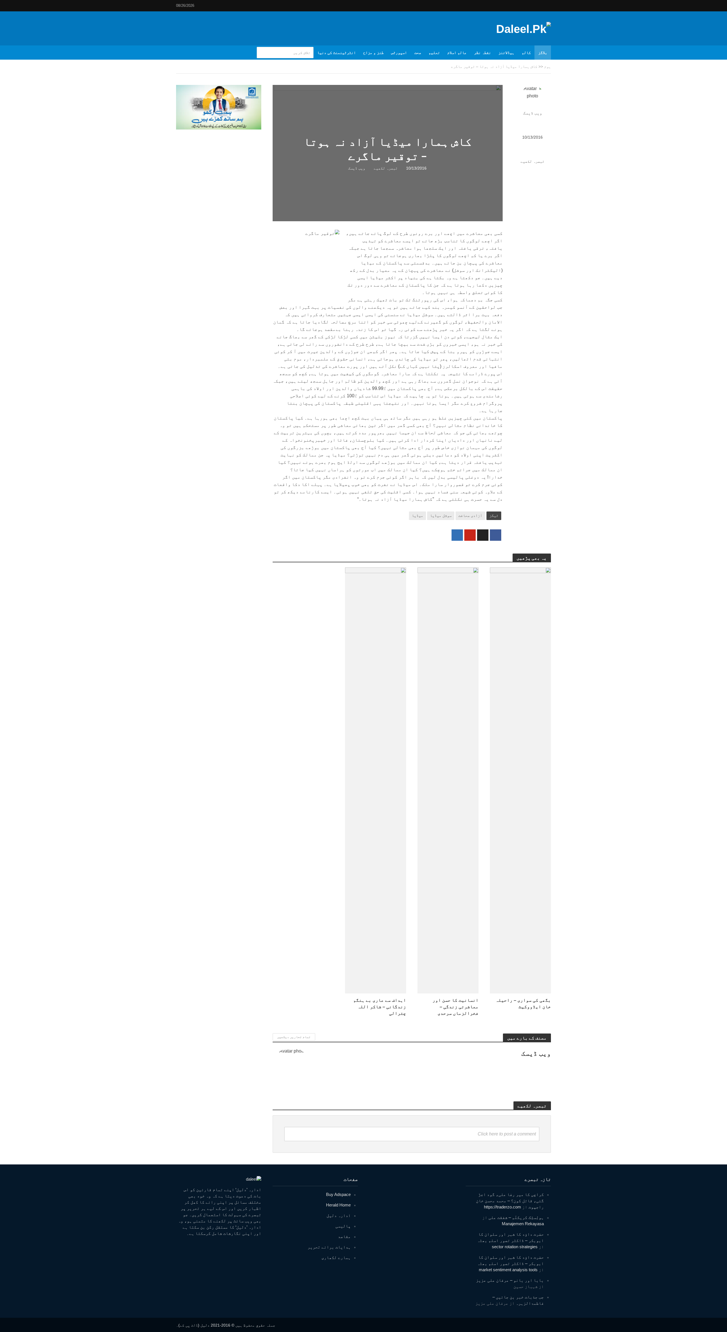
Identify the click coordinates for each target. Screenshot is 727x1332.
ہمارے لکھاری (336, 1257)
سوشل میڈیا (441, 515)
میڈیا (417, 515)
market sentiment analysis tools (508, 1269)
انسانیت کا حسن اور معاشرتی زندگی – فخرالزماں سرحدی (456, 1007)
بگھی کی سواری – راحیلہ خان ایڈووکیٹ (523, 1003)
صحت (417, 52)
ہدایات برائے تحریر (329, 1247)
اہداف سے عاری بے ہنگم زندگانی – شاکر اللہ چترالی (379, 1007)
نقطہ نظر (482, 52)
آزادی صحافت (470, 515)
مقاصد (344, 1236)
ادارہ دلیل (339, 1215)
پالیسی (343, 1226)
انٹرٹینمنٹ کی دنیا (336, 52)
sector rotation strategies (515, 1246)
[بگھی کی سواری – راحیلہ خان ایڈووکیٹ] (520, 780)
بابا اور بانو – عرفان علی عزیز (510, 1280)
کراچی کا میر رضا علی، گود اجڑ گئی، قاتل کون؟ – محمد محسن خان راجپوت (510, 1200)
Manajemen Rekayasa (523, 1223)
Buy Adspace (338, 1194)
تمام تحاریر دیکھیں (294, 1037)
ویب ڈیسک (532, 113)
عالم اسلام (457, 52)
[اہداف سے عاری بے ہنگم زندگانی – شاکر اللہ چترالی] (375, 780)
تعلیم (434, 52)
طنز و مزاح (373, 52)
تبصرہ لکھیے (532, 161)
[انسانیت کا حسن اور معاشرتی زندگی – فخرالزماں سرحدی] (448, 780)
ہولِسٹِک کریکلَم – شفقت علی (516, 1217)
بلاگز (542, 52)
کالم (526, 52)
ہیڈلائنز (506, 52)
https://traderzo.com (502, 1206)
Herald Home (338, 1204)
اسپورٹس (399, 52)
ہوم (547, 66)
